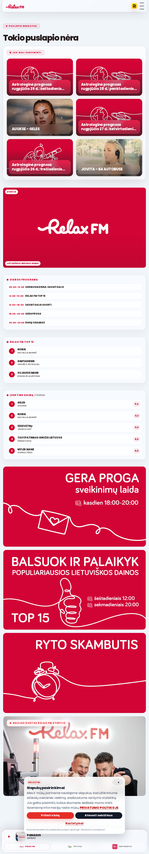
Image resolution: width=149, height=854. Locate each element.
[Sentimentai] (122, 846)
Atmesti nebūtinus (99, 815)
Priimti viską (50, 815)
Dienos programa (24, 279)
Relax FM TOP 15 (22, 342)
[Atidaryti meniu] (142, 6)
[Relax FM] (27, 846)
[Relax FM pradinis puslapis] (15, 6)
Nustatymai (74, 823)
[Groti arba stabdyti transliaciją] (9, 836)
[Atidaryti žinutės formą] (74, 507)
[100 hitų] (74, 846)
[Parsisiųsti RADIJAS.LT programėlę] (134, 6)
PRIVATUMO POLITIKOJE (99, 807)
